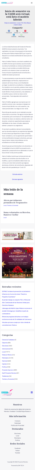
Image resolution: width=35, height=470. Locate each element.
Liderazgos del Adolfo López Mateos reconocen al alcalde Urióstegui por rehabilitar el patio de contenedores (17, 310)
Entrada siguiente (17, 179)
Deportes (5, 342)
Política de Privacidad (17, 425)
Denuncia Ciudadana (8, 339)
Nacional (4, 361)
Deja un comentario (10, 23)
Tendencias (5, 376)
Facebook (17, 448)
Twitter (17, 450)
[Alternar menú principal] (32, 3)
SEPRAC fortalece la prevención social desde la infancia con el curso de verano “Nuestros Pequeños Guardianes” (16, 294)
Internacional (6, 349)
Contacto (17, 421)
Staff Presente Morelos (9, 373)
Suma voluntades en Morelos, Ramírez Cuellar (17, 213)
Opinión (4, 364)
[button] (32, 392)
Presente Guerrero (7, 370)
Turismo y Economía (12, 205)
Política (4, 367)
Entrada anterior (17, 174)
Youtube (17, 453)
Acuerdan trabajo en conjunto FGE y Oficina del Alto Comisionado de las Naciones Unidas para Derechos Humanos (16, 302)
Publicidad (17, 423)
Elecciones (5, 346)
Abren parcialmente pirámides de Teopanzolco (15, 201)
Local (18, 23)
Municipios (5, 358)
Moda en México (7, 355)
